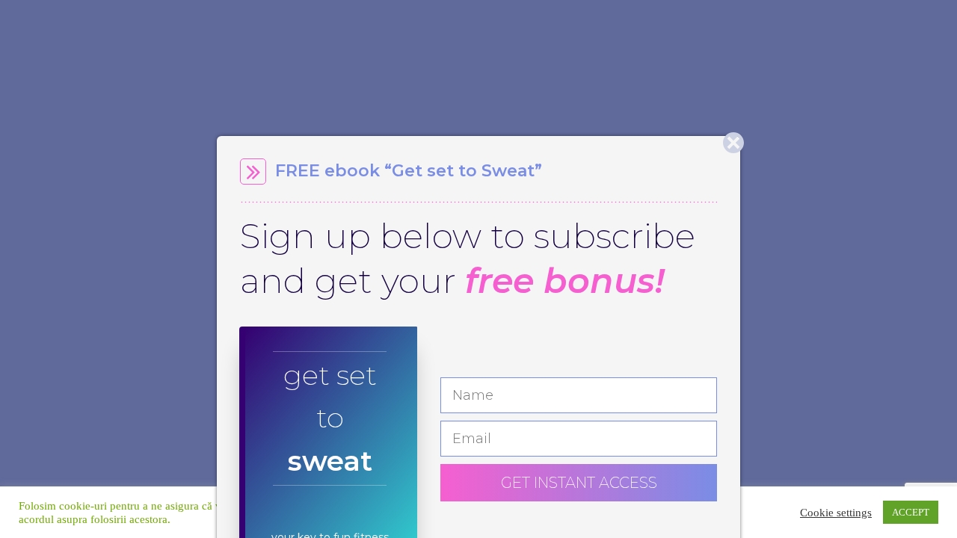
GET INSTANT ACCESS (579, 483)
